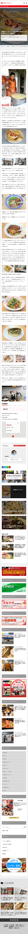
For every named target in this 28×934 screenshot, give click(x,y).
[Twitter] (5, 467)
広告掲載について (5, 850)
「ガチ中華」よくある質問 (8, 925)
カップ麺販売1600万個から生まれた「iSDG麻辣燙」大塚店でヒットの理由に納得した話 (7, 898)
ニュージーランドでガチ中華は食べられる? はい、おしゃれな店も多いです (20, 735)
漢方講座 (5, 777)
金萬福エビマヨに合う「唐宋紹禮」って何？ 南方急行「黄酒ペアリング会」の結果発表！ (20, 708)
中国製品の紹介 (6, 787)
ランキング (5, 784)
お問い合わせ (4, 847)
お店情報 (13, 35)
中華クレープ (5, 37)
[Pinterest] (10, 467)
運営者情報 (11, 926)
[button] (13, 436)
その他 (5, 790)
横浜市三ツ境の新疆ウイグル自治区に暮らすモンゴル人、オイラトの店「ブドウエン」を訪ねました (7, 914)
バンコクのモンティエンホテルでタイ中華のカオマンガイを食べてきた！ (20, 538)
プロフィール (14, 459)
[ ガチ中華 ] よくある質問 (6, 844)
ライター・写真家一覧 (6, 841)
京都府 (10, 37)
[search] (25, 827)
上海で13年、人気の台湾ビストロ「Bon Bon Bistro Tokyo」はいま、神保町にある (21, 898)
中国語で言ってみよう (7, 774)
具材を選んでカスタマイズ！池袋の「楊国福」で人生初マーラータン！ (20, 663)
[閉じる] (18, 423)
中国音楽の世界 (6, 781)
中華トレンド (11, 705)
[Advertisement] (14, 17)
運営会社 (4, 853)
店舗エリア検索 (5, 830)
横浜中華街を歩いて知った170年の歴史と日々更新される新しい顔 (20, 721)
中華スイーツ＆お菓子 (7, 771)
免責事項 (10, 928)
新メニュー (5, 755)
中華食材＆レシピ (7, 762)
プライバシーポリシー (19, 926)
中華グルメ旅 (11, 732)
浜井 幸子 (14, 37)
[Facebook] (3, 467)
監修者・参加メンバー (20, 925)
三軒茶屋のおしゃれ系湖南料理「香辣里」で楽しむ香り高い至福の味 (20, 546)
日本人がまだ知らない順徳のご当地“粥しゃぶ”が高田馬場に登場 (20, 555)
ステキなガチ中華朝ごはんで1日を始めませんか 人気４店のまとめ (20, 649)
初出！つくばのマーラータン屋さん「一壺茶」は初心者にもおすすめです (20, 636)
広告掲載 (5, 926)
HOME (3, 46)
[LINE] (7, 467)
